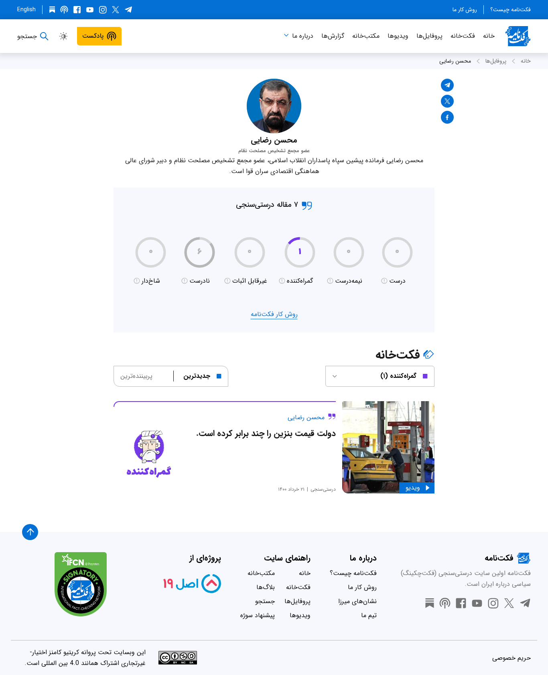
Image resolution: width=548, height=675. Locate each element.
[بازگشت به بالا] (30, 532)
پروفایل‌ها (429, 36)
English (26, 9)
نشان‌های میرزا (357, 601)
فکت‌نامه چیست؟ (510, 9)
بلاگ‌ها (265, 587)
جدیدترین (196, 376)
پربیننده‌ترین (136, 376)
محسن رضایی (455, 61)
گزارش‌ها (332, 36)
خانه (489, 36)
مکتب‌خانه (366, 36)
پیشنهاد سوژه (257, 615)
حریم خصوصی (511, 658)
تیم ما (369, 615)
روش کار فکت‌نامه (274, 314)
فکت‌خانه (463, 36)
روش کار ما (465, 9)
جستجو (265, 601)
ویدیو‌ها (398, 36)
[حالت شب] (63, 36)
